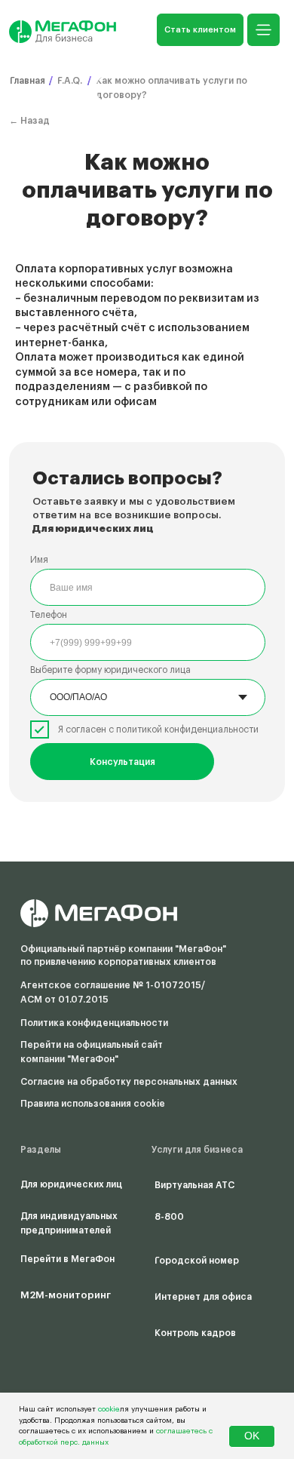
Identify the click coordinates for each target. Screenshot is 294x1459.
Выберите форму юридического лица (110, 669)
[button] (200, 30)
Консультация (122, 761)
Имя (39, 559)
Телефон (48, 614)
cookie (109, 1409)
